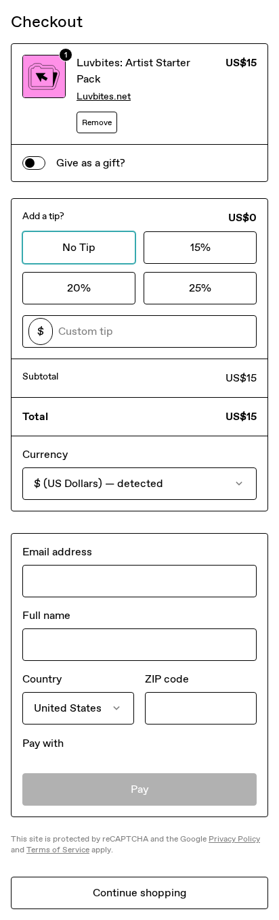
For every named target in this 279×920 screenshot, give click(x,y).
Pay (140, 789)
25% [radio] (200, 287)
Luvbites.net (104, 96)
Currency (45, 454)
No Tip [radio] (78, 247)
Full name (46, 615)
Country (42, 678)
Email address (57, 551)
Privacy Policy (234, 839)
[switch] (33, 163)
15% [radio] (200, 247)
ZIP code (167, 678)
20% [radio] (79, 287)
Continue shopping (139, 892)
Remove (97, 122)
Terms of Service (57, 849)
